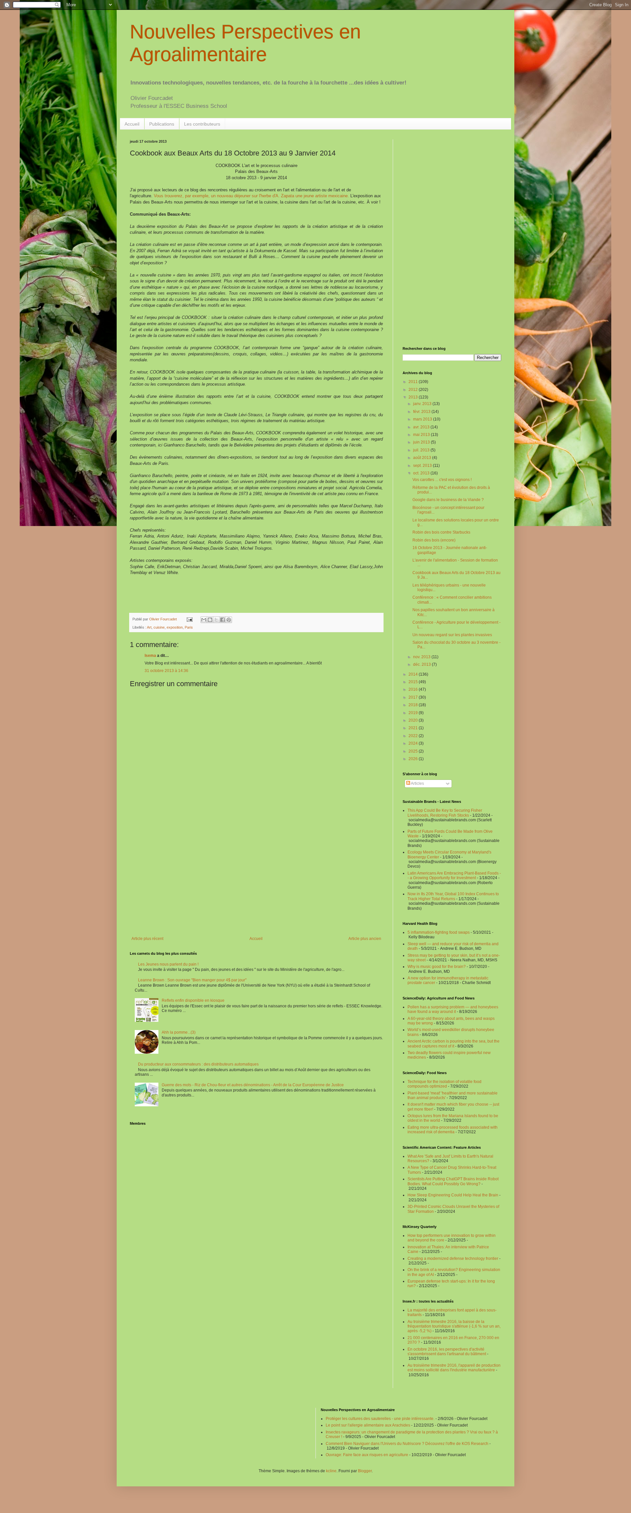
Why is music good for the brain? (437, 966)
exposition (175, 627)
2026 (414, 758)
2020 (414, 720)
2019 (414, 712)
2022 (414, 735)
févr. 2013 (422, 411)
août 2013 (422, 457)
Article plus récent (147, 938)
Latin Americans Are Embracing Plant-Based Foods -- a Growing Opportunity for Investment (454, 875)
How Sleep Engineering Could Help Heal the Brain (453, 1195)
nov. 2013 (422, 657)
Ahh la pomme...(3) (179, 1032)
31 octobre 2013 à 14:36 (166, 670)
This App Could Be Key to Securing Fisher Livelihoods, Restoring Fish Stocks (445, 812)
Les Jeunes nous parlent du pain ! (168, 964)
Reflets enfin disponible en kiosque (193, 1000)
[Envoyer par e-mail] (203, 619)
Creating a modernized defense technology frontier (453, 1258)
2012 (414, 389)
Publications (161, 124)
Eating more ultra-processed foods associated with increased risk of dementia (453, 1129)
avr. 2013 (422, 427)
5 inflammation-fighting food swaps (439, 932)
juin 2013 (422, 442)
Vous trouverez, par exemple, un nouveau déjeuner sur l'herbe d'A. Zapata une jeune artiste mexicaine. (251, 195)
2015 (414, 682)
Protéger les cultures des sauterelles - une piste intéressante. (380, 1418)
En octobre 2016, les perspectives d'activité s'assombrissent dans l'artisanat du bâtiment (447, 1351)
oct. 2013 (422, 473)
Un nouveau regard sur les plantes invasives (452, 635)
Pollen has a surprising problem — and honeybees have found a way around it (453, 1009)
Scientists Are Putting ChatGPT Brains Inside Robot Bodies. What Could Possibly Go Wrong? (453, 1181)
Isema (150, 655)
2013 (414, 397)
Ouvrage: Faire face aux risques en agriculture (367, 1455)
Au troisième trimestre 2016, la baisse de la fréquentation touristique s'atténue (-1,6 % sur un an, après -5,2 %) (454, 1326)
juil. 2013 (422, 450)
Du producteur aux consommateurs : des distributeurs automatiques (198, 1064)
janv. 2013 (422, 403)
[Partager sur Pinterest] (228, 619)
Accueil (132, 124)
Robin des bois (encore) (434, 540)
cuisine (159, 627)
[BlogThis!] (210, 619)
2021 (414, 728)
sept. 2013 (423, 465)
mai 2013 (422, 434)
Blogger (365, 1471)
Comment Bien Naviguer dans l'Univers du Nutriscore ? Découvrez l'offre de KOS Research (407, 1443)
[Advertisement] (256, 882)
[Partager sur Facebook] (222, 619)
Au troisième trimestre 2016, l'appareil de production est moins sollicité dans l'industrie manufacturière (454, 1367)
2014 (414, 674)
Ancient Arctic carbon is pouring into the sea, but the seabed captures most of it (454, 1043)
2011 (414, 381)
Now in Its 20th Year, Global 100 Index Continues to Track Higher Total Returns (453, 896)
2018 (414, 705)
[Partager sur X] (216, 619)
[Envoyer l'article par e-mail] (189, 619)
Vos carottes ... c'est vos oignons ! (442, 479)
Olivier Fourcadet (163, 619)
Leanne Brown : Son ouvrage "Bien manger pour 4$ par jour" (192, 980)
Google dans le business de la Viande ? (448, 499)
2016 (414, 689)
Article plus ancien (364, 938)
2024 (414, 743)
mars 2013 (423, 419)
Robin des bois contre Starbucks (441, 532)
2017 (414, 697)
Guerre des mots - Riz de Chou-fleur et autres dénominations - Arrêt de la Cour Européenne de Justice (253, 1085)
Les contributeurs (202, 124)
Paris (189, 627)
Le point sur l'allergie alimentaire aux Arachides (368, 1425)
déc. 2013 (422, 664)
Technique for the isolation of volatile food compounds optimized (444, 1084)
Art (149, 627)
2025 (414, 751)
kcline (331, 1471)
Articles (417, 783)
